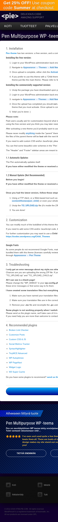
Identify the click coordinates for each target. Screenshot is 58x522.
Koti (8, 26)
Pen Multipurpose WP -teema (29, 423)
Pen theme (11, 53)
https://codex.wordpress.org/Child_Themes (28, 236)
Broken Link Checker (19, 330)
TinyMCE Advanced (18, 353)
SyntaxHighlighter (17, 348)
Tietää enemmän (26, 453)
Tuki (46, 494)
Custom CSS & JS (17, 339)
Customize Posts (17, 334)
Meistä (47, 485)
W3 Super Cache (17, 372)
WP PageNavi (15, 362)
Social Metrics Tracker (19, 344)
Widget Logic (15, 367)
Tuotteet (28, 26)
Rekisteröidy (17, 494)
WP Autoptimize (16, 358)
